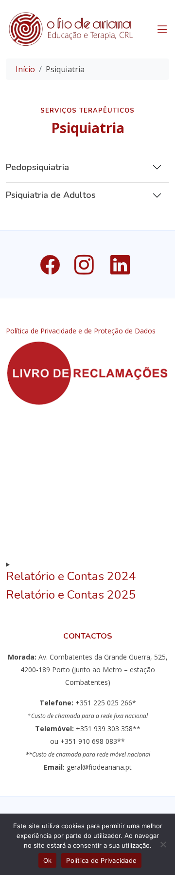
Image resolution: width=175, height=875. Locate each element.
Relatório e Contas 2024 (71, 576)
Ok (47, 860)
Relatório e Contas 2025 (71, 594)
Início (25, 69)
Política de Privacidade (101, 860)
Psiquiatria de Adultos (51, 195)
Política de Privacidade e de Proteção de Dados (81, 331)
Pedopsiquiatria (37, 167)
